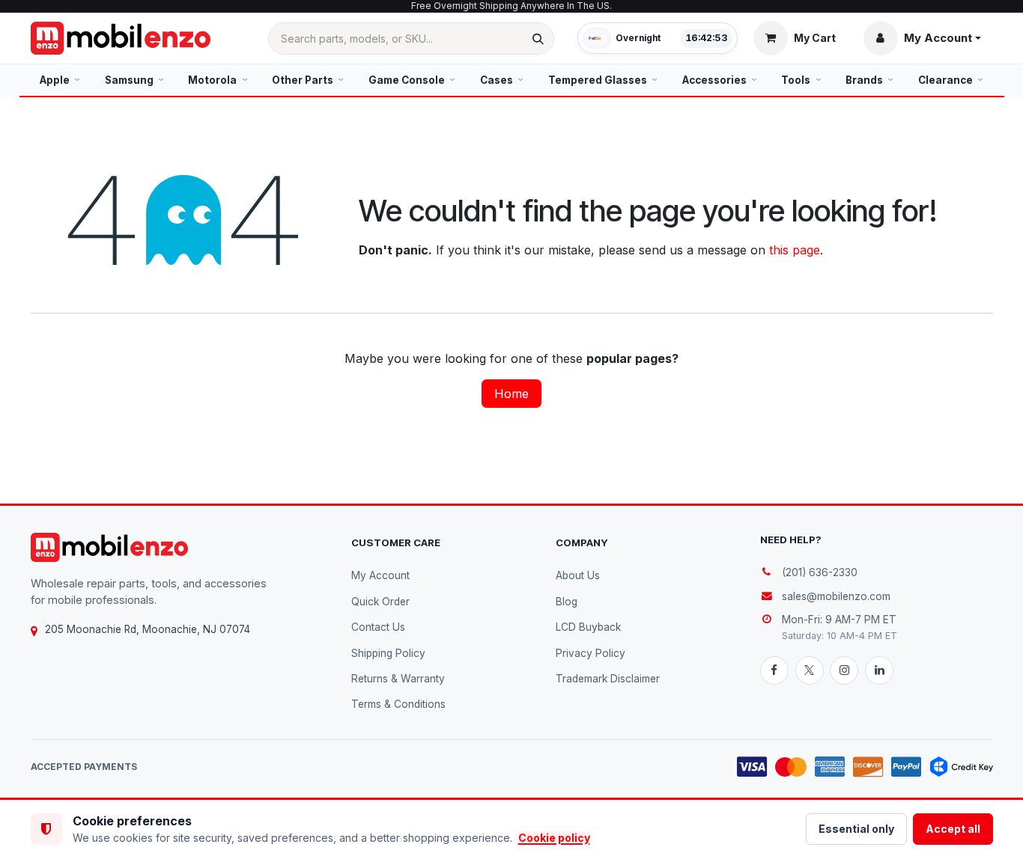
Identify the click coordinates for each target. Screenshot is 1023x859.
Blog (566, 602)
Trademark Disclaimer (608, 679)
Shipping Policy (388, 653)
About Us (578, 575)
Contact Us (378, 627)
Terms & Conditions (398, 704)
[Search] (538, 38)
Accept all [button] (953, 828)
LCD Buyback (588, 627)
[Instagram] (844, 670)
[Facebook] (774, 670)
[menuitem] (60, 80)
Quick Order (380, 602)
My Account (380, 575)
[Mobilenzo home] (109, 547)
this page (794, 249)
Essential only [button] (856, 828)
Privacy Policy (590, 653)
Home (511, 393)
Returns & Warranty (398, 679)
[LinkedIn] (879, 670)
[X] (809, 670)
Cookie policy (554, 837)
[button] (922, 38)
